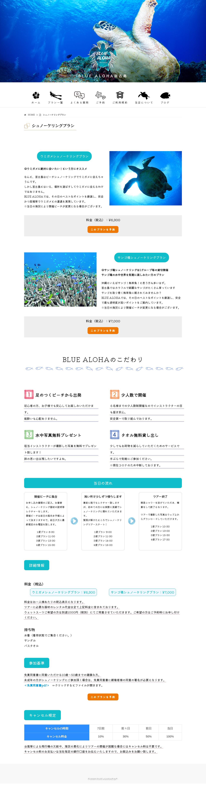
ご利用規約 (120, 102)
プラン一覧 (55, 102)
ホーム (36, 102)
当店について (144, 102)
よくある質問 (79, 102)
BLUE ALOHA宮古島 (43, 85)
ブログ (165, 102)
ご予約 (100, 102)
